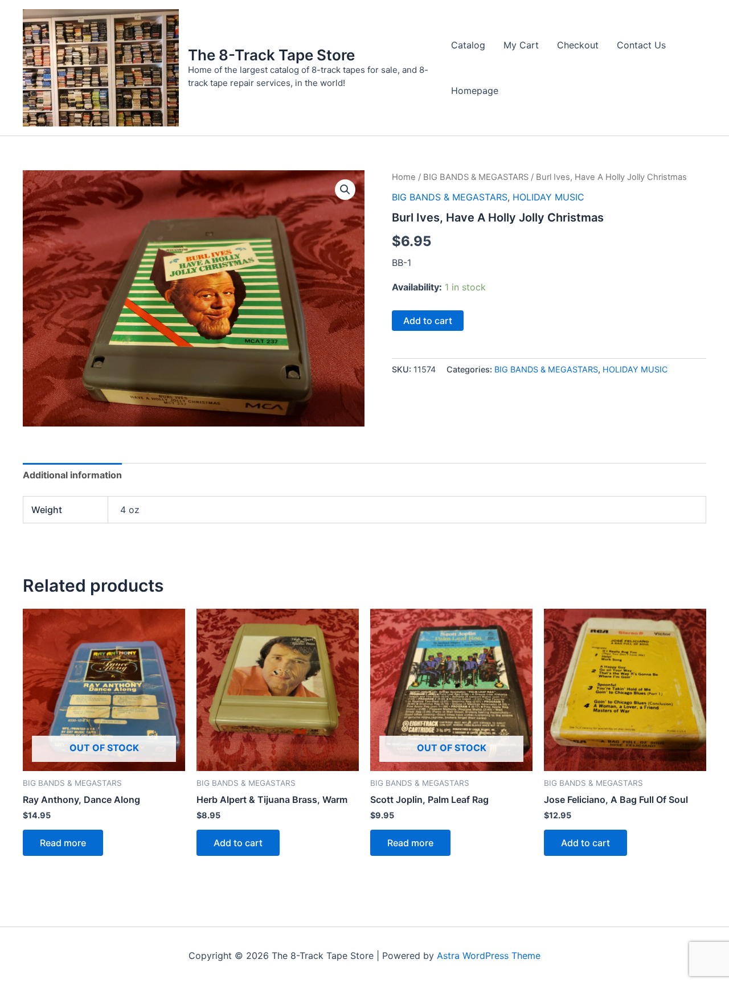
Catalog (468, 45)
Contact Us (641, 45)
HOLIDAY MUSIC (548, 197)
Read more (63, 842)
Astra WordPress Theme (488, 955)
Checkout (578, 45)
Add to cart (427, 320)
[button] (345, 189)
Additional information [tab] (72, 475)
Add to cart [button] (238, 842)
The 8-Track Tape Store (271, 55)
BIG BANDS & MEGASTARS (476, 177)
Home (404, 177)
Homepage (474, 90)
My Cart (521, 45)
